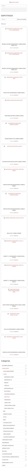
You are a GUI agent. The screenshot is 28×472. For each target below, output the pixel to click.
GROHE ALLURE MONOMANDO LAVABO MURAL (14, 352)
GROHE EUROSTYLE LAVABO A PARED (14, 138)
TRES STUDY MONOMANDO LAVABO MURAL (14, 92)
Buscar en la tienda (21, 19)
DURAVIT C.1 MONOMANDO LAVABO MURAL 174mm (14, 257)
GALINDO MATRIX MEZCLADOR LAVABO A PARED (14, 161)
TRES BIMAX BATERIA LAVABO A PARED (14, 115)
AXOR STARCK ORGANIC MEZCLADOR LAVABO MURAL (14, 305)
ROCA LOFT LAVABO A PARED (14, 233)
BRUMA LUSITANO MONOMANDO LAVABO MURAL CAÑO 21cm (14, 69)
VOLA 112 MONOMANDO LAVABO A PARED (14, 329)
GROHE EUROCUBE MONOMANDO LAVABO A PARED (14, 185)
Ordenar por (3, 23)
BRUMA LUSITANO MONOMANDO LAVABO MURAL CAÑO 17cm (14, 45)
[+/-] (7, 24)
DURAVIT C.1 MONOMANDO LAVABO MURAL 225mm (14, 281)
